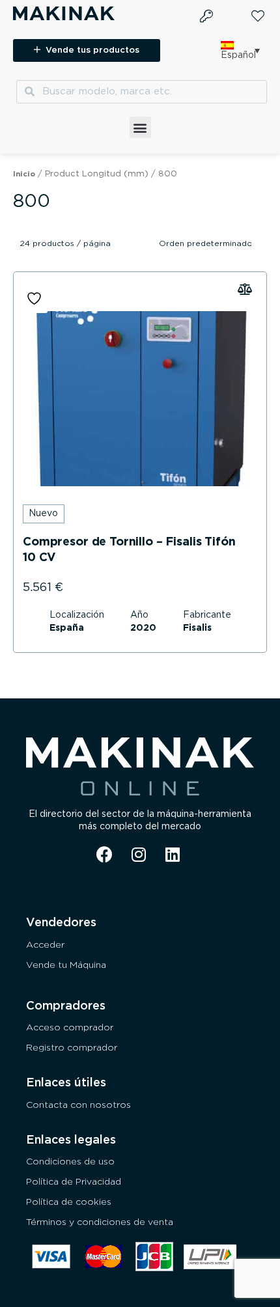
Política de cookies (68, 1202)
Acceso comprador (69, 1027)
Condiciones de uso (70, 1161)
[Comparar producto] (140, 398)
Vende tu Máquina (66, 965)
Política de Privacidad (73, 1182)
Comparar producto (247, 290)
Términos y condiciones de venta (99, 1222)
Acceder (45, 945)
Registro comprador (71, 1047)
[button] (140, 127)
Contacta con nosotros (78, 1105)
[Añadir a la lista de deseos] (36, 298)
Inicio (24, 174)
